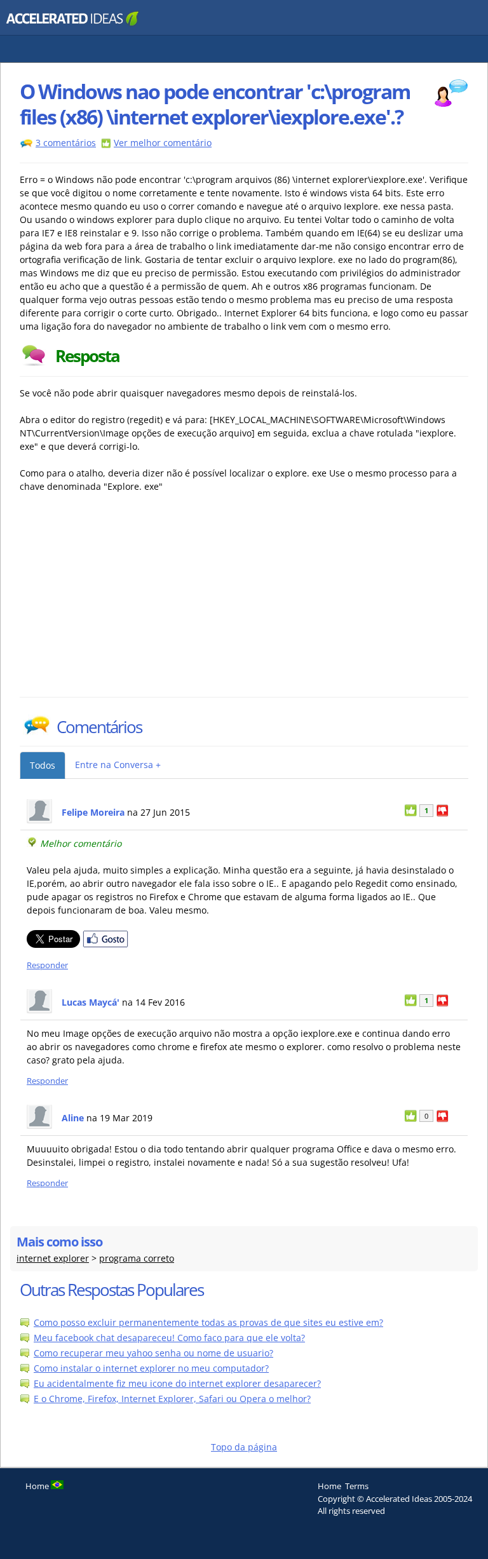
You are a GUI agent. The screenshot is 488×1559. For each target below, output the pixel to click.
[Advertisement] (131, 601)
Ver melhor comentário (163, 143)
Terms (357, 1486)
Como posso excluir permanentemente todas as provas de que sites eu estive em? (208, 1322)
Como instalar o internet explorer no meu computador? (151, 1368)
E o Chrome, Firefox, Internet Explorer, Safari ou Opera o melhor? (172, 1399)
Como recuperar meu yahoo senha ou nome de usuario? (153, 1353)
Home (329, 1486)
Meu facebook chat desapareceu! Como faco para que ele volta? (169, 1338)
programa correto (136, 1258)
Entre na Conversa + (118, 765)
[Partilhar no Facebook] (105, 944)
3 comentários (66, 143)
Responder (47, 965)
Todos (42, 765)
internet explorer (53, 1258)
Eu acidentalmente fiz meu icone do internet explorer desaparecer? (177, 1383)
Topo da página (244, 1447)
